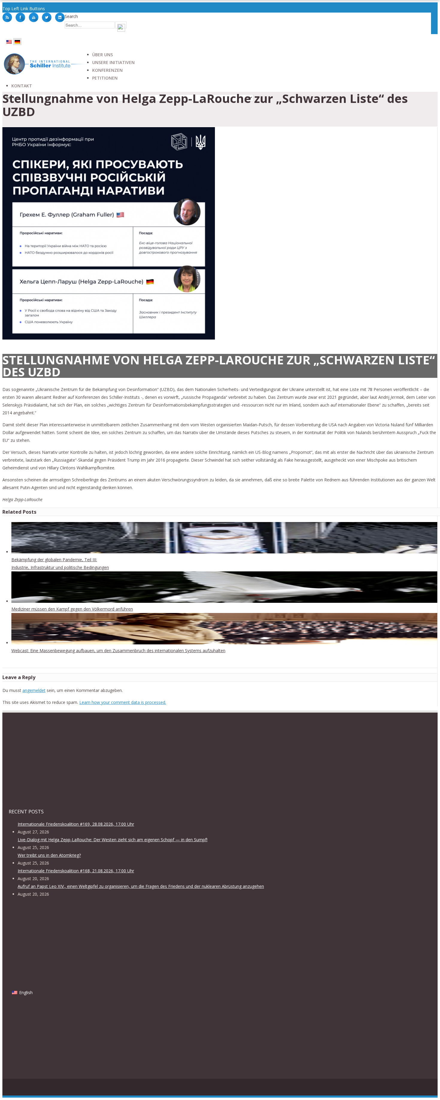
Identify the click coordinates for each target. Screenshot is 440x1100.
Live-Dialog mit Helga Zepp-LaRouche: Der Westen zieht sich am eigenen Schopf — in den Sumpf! (112, 839)
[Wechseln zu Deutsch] (17, 41)
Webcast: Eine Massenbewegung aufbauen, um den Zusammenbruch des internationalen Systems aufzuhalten (118, 650)
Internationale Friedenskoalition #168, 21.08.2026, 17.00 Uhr (76, 871)
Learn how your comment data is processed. (122, 702)
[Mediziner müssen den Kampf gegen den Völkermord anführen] (224, 601)
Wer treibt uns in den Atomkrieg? (49, 855)
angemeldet (33, 690)
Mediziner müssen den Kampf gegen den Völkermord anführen (72, 609)
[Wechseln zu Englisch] (9, 41)
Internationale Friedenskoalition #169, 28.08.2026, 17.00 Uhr (76, 824)
